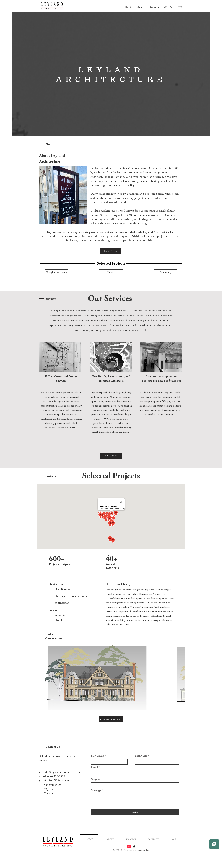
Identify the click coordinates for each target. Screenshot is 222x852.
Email (95, 767)
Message (97, 790)
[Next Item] (180, 676)
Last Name (142, 756)
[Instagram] (134, 846)
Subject (95, 779)
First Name (98, 756)
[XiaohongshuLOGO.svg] (129, 846)
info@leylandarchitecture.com (62, 772)
